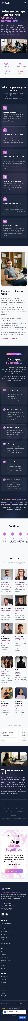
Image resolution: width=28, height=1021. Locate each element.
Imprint (3, 993)
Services (4, 920)
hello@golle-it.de (8, 903)
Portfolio (3, 954)
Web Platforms (5, 928)
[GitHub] (6, 914)
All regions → (4, 986)
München (3, 982)
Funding (3, 968)
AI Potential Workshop (7, 943)
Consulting (4, 937)
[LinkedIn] (2, 914)
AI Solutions (4, 931)
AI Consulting (4, 934)
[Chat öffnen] (22, 1017)
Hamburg (3, 979)
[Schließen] (26, 1010)
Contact (3, 965)
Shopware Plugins (5, 960)
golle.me (14, 338)
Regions (4, 974)
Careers (3, 963)
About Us (3, 951)
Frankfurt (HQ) (5, 977)
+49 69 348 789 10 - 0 (9, 906)
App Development (6, 923)
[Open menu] (25, 3)
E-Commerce (4, 926)
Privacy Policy (4, 996)
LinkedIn (5, 338)
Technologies (4, 957)
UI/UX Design (4, 940)
